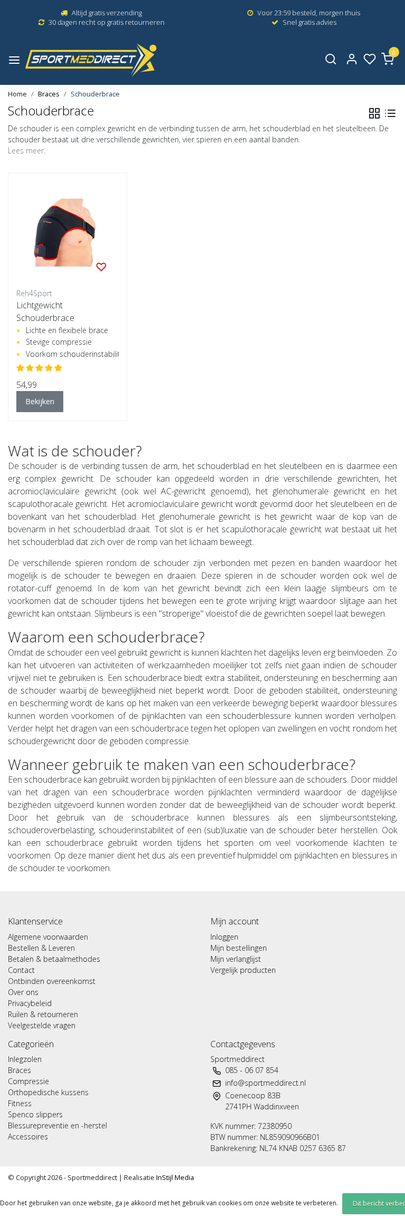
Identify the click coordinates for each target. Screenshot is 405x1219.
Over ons (23, 992)
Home (17, 94)
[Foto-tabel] (374, 113)
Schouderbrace (95, 94)
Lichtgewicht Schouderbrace (45, 311)
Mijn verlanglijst (235, 959)
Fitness (20, 1103)
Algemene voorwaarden (48, 937)
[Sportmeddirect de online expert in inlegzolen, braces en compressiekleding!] (91, 60)
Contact (21, 970)
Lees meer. (26, 150)
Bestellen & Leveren (41, 948)
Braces (49, 94)
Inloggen (224, 937)
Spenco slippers (35, 1114)
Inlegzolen (25, 1059)
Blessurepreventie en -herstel (57, 1125)
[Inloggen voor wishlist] (101, 266)
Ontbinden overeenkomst (51, 981)
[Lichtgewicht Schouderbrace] (67, 232)
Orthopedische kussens (48, 1092)
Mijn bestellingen (238, 948)
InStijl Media (174, 1177)
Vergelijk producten (243, 970)
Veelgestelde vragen (41, 1025)
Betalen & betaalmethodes (54, 959)
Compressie (28, 1081)
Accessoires (28, 1137)
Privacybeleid (30, 1003)
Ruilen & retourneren (43, 1014)
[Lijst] (390, 113)
